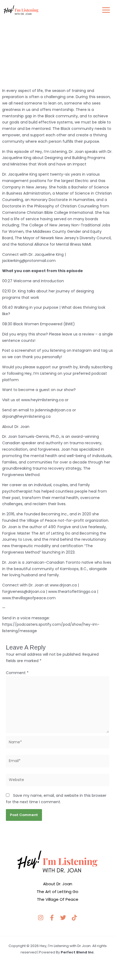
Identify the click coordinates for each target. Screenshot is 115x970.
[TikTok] (74, 918)
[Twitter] (63, 918)
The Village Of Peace (57, 899)
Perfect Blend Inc (77, 952)
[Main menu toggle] (106, 10)
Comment (17, 672)
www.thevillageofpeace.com (29, 598)
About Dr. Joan (57, 884)
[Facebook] (52, 918)
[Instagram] (41, 918)
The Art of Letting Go (57, 891)
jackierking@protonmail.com (29, 260)
